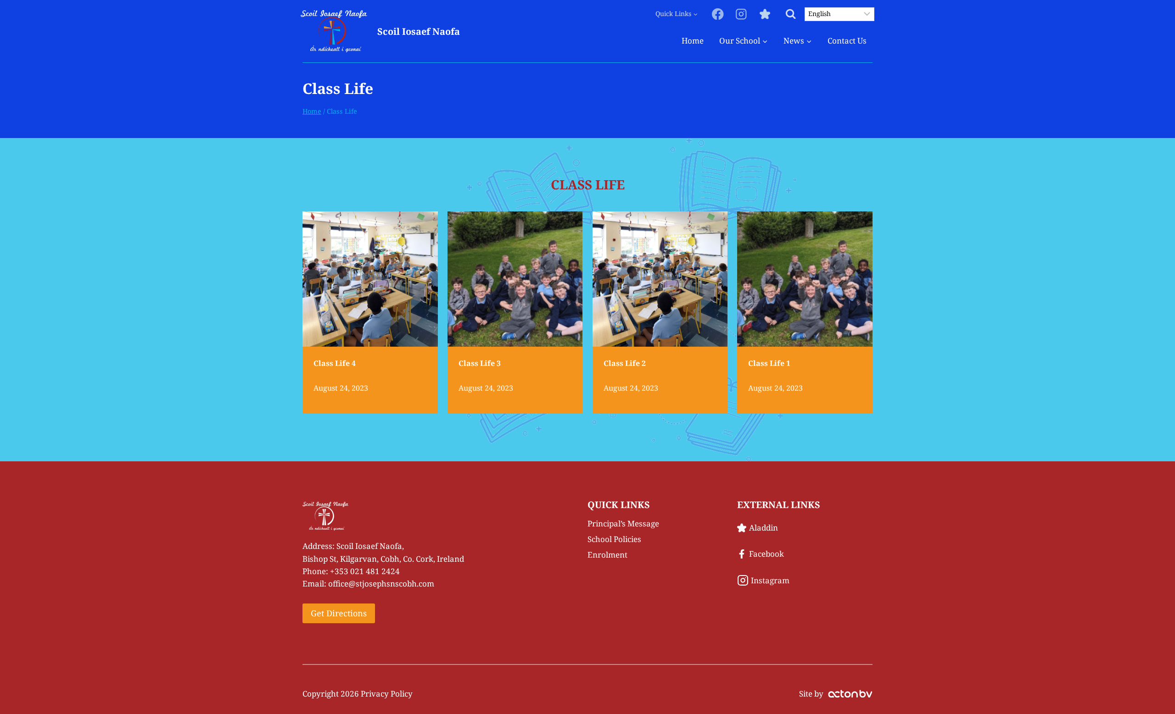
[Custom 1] (765, 14)
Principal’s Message (623, 523)
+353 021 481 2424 (365, 571)
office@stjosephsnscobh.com (381, 583)
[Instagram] (741, 14)
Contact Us (847, 40)
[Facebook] (718, 14)
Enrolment (607, 554)
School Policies (614, 539)
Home (693, 40)
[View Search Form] (790, 14)
